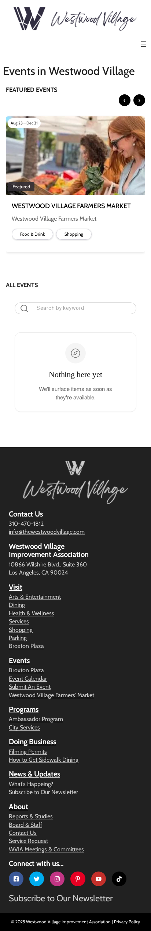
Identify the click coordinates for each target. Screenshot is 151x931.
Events (19, 660)
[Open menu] (143, 44)
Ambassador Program (36, 719)
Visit (15, 587)
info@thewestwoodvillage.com (47, 531)
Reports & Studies (31, 816)
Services (19, 621)
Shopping (21, 629)
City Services (24, 727)
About (18, 806)
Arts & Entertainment (35, 596)
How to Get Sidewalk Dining (43, 759)
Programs (23, 709)
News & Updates (34, 773)
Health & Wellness (31, 613)
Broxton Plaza (26, 645)
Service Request (28, 840)
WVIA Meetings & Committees (46, 849)
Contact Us (23, 832)
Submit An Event (30, 686)
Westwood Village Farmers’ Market (51, 695)
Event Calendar (28, 678)
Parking (18, 637)
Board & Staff (25, 824)
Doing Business (32, 741)
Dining (17, 604)
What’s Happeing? (31, 783)
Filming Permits (28, 751)
